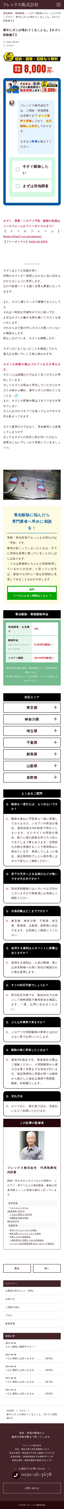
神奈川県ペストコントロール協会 (25, 1233)
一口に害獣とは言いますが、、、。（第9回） (30, 1357)
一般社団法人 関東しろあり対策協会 (27, 1240)
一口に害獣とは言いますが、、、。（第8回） (30, 1368)
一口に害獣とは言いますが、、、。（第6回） (30, 1392)
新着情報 (10, 1323)
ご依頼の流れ (12, 1307)
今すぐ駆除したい (36, 170)
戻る (17, 1268)
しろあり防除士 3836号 (21, 1214)
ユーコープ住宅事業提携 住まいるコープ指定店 (32, 1244)
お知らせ (10, 1299)
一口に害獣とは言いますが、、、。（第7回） (30, 1380)
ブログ (10, 45)
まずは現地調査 (36, 186)
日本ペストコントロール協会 (23, 1230)
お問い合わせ (32, 1488)
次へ (47, 1268)
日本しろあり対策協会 (20, 1237)
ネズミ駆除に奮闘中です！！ (21, 1345)
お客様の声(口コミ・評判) (19, 1291)
